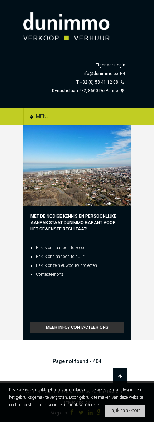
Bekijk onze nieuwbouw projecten (66, 265)
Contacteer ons (49, 274)
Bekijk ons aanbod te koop (60, 247)
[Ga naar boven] (120, 376)
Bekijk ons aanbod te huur (60, 256)
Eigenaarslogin (110, 65)
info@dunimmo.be (100, 73)
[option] (77, 165)
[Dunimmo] (77, 23)
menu (42, 116)
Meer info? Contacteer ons (77, 327)
